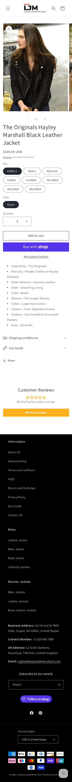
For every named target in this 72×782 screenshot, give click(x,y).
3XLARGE (13, 189)
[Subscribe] (58, 684)
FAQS (11, 479)
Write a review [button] (35, 412)
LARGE (11, 180)
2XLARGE (53, 180)
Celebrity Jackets (19, 567)
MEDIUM (52, 171)
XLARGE (31, 180)
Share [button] (11, 360)
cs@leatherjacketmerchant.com (39, 661)
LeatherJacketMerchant (29, 774)
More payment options (36, 256)
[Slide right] (44, 118)
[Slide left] (27, 118)
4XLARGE (35, 189)
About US (14, 452)
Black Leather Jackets (22, 610)
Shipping (7, 157)
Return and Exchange (21, 488)
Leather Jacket (17, 540)
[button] (8, 8)
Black (11, 204)
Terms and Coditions (21, 470)
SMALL (32, 171)
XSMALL (12, 171)
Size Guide (14, 506)
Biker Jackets (16, 592)
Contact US (15, 515)
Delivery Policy (17, 461)
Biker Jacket (16, 549)
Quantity (8, 213)
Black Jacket (16, 558)
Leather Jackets (18, 601)
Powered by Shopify (52, 774)
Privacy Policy (16, 497)
